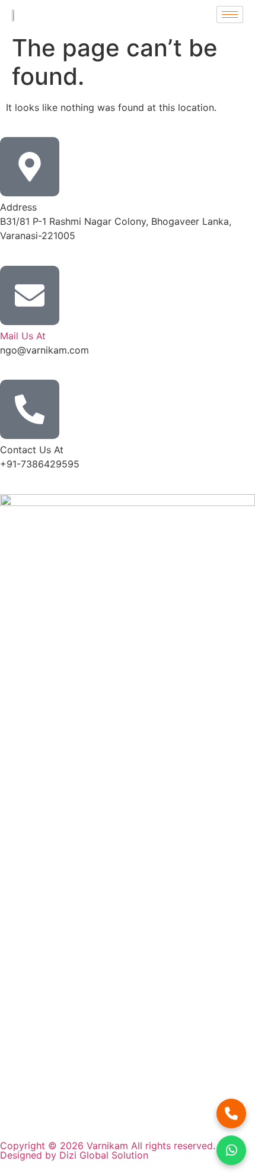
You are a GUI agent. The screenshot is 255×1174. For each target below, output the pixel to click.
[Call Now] (231, 1113)
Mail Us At (23, 336)
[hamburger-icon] (229, 14)
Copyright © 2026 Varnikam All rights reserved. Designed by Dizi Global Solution (107, 1150)
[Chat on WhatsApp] (231, 1150)
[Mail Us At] (29, 295)
